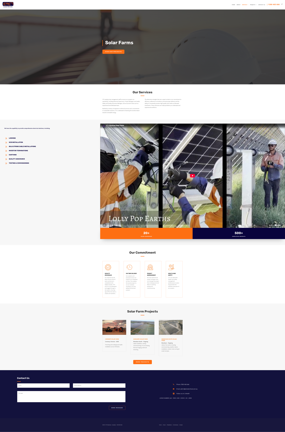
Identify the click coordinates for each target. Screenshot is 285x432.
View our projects (113, 51)
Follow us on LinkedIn (183, 393)
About (238, 4)
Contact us (261, 4)
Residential (169, 424)
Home (233, 4)
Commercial (175, 424)
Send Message (117, 407)
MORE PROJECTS (142, 362)
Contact (181, 424)
